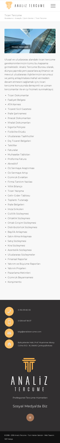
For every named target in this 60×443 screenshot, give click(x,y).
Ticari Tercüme (13, 15)
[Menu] (52, 5)
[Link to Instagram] (30, 417)
